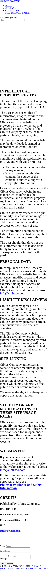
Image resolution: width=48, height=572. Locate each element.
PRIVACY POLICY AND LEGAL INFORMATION (20, 567)
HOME (8, 6)
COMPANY (10, 8)
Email (2, 551)
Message (3, 558)
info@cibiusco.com (12, 293)
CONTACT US (12, 10)
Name (2, 546)
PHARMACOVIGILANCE (17, 13)
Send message (7, 563)
